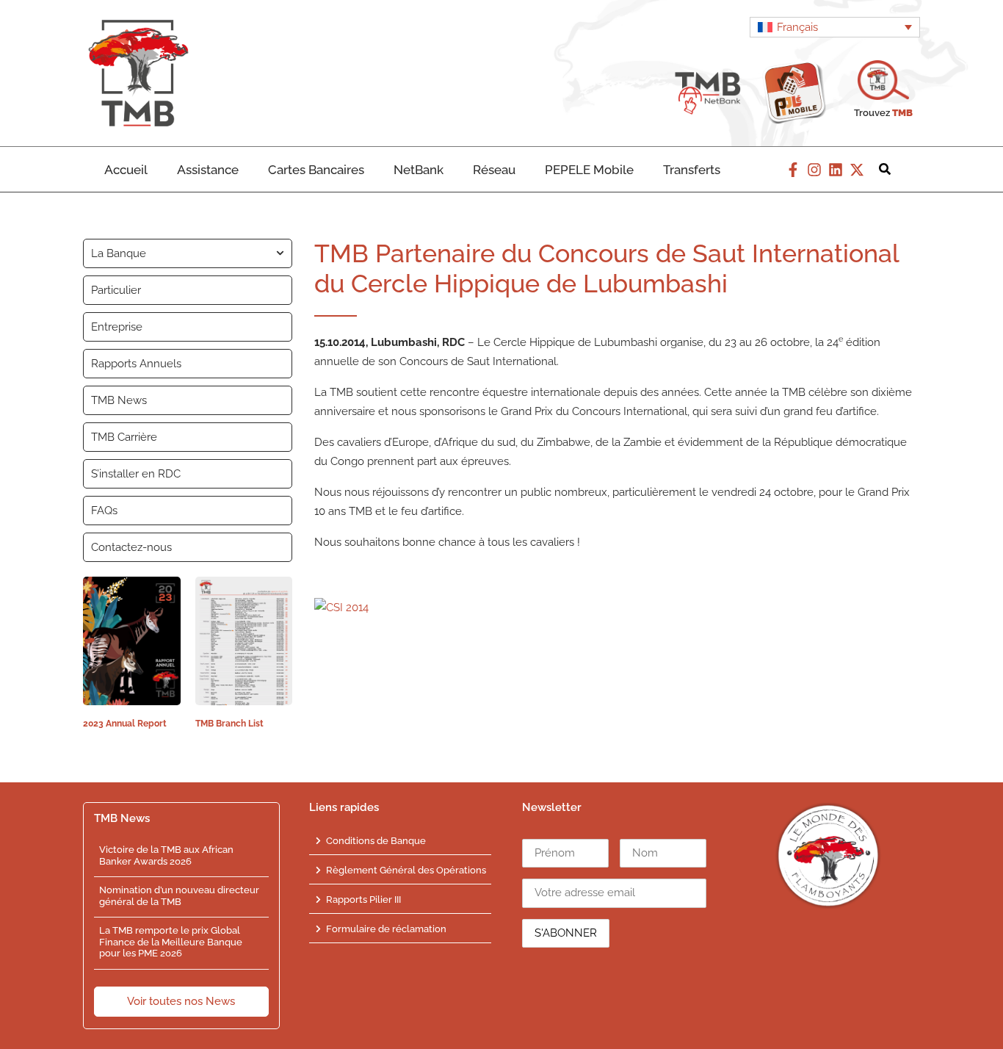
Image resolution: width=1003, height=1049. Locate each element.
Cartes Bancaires (316, 169)
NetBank (418, 169)
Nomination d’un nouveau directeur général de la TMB (179, 895)
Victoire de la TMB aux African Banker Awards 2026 (166, 855)
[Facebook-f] (793, 169)
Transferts (691, 169)
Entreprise (116, 327)
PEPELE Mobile (589, 169)
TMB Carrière (124, 437)
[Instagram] (814, 169)
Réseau (494, 169)
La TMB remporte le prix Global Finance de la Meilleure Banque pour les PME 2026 (170, 942)
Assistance (208, 169)
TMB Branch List (229, 723)
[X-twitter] (857, 169)
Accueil (126, 169)
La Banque (118, 253)
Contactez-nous (131, 547)
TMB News (119, 400)
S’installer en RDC (136, 473)
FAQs (104, 510)
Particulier (116, 290)
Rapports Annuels (136, 363)
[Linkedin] (835, 169)
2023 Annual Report (125, 723)
